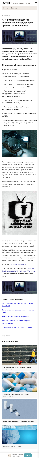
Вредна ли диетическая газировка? (15, 316)
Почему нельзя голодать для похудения (17, 327)
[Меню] (35, 3)
